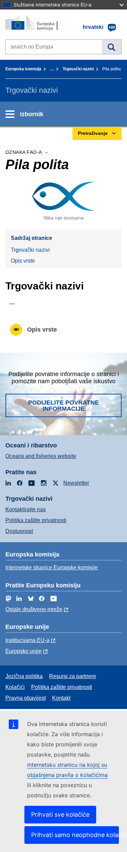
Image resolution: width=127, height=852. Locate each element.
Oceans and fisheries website (40, 456)
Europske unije (23, 651)
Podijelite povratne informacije (63, 405)
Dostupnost (19, 531)
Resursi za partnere (72, 676)
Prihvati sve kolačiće (60, 814)
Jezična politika (24, 676)
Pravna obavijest (25, 698)
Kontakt (61, 698)
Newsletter (76, 483)
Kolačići (15, 687)
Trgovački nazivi (78, 69)
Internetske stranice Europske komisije (51, 567)
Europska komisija (23, 69)
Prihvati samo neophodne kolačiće (75, 834)
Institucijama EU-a (27, 640)
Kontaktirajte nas (25, 509)
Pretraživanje (111, 47)
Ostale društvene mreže (33, 609)
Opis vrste (23, 261)
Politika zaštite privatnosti (35, 520)
